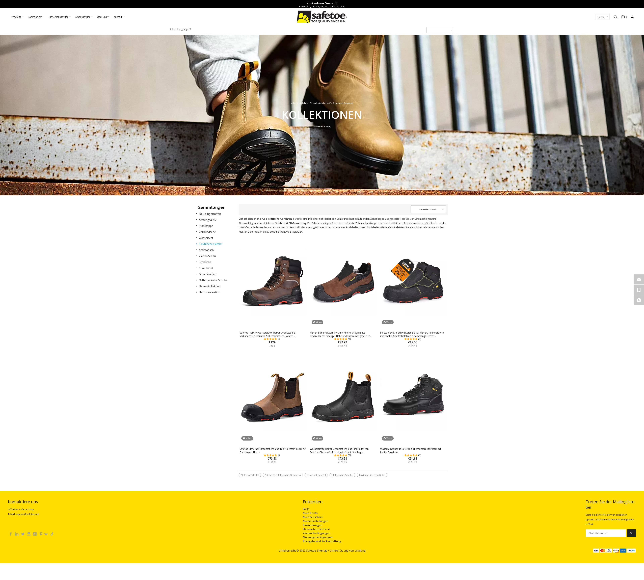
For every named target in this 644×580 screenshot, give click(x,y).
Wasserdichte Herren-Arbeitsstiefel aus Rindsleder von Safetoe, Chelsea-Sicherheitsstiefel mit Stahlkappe (339, 450)
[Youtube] (29, 533)
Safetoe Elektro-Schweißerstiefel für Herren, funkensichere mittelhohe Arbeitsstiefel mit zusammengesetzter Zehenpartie (412, 334)
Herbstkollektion (209, 292)
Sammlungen (35, 16)
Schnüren (205, 262)
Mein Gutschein (313, 517)
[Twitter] (23, 533)
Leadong (360, 550)
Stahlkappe (206, 226)
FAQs (306, 509)
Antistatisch (206, 250)
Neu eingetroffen (210, 214)
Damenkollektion (210, 286)
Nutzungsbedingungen (317, 537)
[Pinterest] (41, 533)
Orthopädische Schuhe (213, 280)
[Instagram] (35, 533)
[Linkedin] (17, 533)
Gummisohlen (207, 274)
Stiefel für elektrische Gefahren (283, 475)
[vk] (47, 533)
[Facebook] (11, 533)
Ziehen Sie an (207, 256)
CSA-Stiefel (206, 268)
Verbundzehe (207, 232)
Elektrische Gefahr (210, 244)
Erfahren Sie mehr (322, 126)
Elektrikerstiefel (250, 475)
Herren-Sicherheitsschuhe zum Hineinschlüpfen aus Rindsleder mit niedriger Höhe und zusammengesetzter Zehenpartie (340, 334)
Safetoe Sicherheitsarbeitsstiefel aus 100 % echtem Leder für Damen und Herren (273, 450)
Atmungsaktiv (207, 220)
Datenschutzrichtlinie (316, 529)
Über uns (102, 16)
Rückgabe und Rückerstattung (322, 541)
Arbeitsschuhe (82, 16)
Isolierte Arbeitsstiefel (372, 475)
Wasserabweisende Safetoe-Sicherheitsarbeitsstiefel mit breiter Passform (410, 450)
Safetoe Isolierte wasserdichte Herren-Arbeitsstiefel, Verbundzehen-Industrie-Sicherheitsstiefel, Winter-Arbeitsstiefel (268, 334)
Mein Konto (310, 513)
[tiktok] (53, 533)
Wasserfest (206, 238)
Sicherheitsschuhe (58, 16)
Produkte (16, 16)
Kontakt (118, 16)
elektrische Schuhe (342, 475)
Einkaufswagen (312, 525)
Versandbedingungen (316, 533)
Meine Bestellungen (315, 521)
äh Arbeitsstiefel (316, 475)
